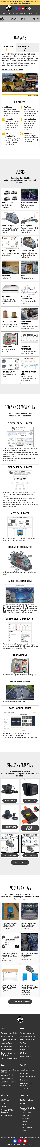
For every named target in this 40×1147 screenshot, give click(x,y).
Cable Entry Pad (10, 827)
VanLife (13, 19)
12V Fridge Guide (6, 1046)
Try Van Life (24, 1089)
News (4, 13)
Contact (3, 1107)
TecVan (24, 1125)
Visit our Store (20, 862)
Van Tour (23, 1043)
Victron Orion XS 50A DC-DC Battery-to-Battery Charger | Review (10, 925)
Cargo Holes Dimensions (9, 1082)
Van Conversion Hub (27, 1033)
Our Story (11, 13)
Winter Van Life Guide (27, 1077)
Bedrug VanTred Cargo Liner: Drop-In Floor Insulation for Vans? (28, 925)
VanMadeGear (26, 1119)
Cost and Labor (25, 1046)
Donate (22, 1103)
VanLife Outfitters (27, 1128)
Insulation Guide (6, 1043)
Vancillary (24, 1122)
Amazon (24, 1131)
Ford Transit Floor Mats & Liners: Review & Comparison (29, 955)
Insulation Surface (7, 1079)
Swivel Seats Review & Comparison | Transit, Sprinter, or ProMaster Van (9, 956)
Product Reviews (25, 1056)
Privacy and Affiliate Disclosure (7, 1111)
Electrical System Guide (9, 1033)
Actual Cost (24, 1073)
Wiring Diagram (30, 855)
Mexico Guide (24, 1080)
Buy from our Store (26, 1100)
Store (23, 19)
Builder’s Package (10, 855)
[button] (26, 13)
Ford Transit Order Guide (9, 1058)
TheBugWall (25, 1116)
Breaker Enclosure (30, 828)
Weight (22, 1050)
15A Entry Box (9, 801)
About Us (32, 13)
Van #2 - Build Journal (27, 1040)
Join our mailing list (27, 1144)
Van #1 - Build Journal (27, 1036)
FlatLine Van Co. (26, 1113)
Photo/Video (20, 13)
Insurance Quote (6, 1085)
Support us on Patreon (13, 1144)
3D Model (23, 1053)
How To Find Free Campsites (26, 1084)
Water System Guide (7, 1036)
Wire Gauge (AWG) (7, 1075)
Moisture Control (6, 1050)
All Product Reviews (20, 1001)
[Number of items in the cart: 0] (38, 19)
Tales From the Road (27, 1070)
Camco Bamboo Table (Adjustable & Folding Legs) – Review (9, 987)
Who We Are (5, 1100)
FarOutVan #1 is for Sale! (12, 69)
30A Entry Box (30, 801)
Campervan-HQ (26, 1110)
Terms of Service (6, 1115)
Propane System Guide (8, 1040)
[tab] (8, 47)
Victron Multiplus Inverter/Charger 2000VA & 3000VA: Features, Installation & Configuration (29, 988)
